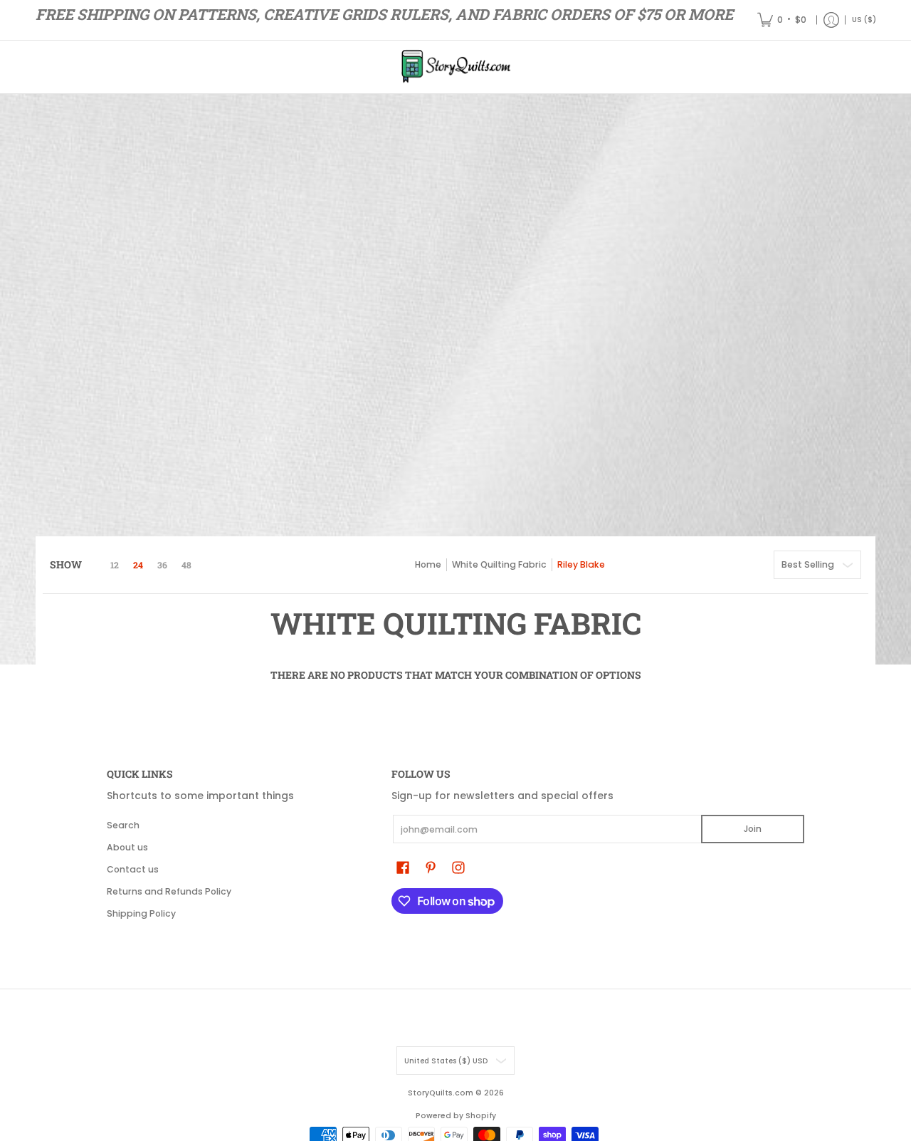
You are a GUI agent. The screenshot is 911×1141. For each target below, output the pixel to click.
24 (138, 565)
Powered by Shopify (456, 1115)
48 (186, 565)
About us (127, 847)
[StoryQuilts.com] (455, 67)
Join (753, 829)
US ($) (864, 19)
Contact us (133, 869)
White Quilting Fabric (499, 564)
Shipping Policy (141, 913)
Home (428, 564)
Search (123, 825)
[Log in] (831, 20)
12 (114, 565)
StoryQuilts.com (440, 1093)
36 (162, 565)
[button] (403, 867)
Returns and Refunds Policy (169, 891)
